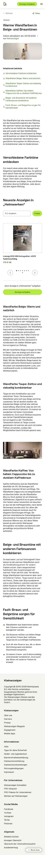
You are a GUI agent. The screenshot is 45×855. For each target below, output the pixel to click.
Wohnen (9, 13)
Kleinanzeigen (13, 38)
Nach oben (35, 850)
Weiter (37, 273)
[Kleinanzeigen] (5, 4)
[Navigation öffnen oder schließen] (41, 4)
